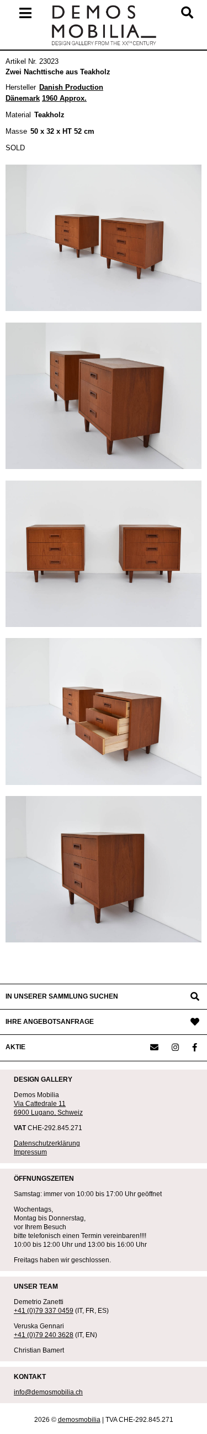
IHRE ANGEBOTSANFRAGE (50, 1022)
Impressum (30, 1152)
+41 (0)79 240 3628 (43, 1335)
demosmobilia (79, 1420)
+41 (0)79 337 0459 (43, 1311)
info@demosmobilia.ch (48, 1392)
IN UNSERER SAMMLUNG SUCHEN (62, 996)
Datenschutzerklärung (47, 1143)
